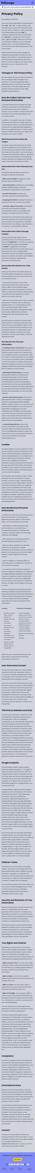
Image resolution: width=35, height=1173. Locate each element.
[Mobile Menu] (32, 2)
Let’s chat (17, 1159)
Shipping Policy (4, 1169)
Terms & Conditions (29, 1169)
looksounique (7, 2)
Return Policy (12, 1169)
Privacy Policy (20, 1169)
